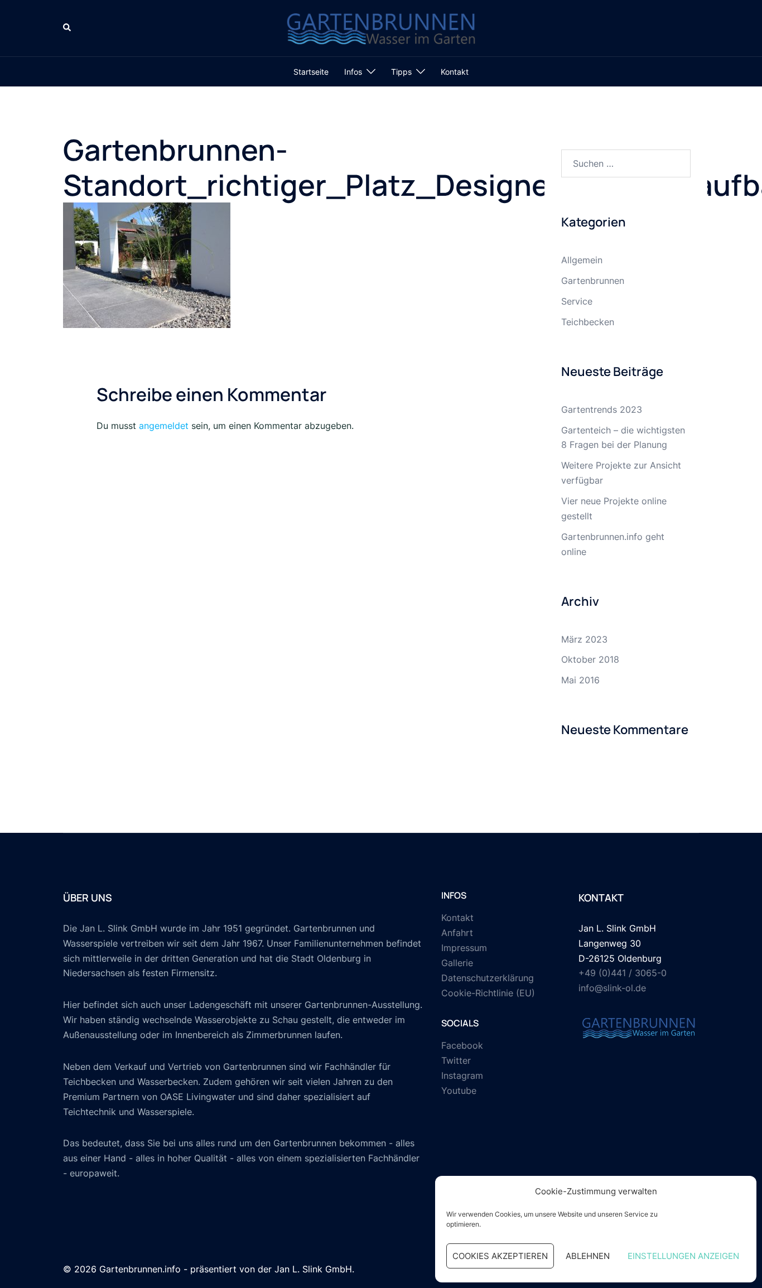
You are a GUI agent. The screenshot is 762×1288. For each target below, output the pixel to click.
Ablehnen (588, 1256)
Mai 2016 (580, 680)
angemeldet (164, 425)
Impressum (464, 947)
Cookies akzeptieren (500, 1256)
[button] (67, 27)
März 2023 (584, 639)
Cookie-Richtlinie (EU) (488, 992)
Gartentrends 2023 (601, 409)
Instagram (462, 1075)
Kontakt (455, 71)
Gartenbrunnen (592, 280)
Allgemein (581, 260)
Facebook (462, 1045)
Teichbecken (587, 321)
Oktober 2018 (590, 659)
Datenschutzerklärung (487, 977)
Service (576, 301)
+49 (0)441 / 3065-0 (622, 972)
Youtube (458, 1090)
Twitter (456, 1060)
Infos (353, 71)
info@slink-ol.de (612, 987)
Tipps (401, 71)
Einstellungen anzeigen (683, 1256)
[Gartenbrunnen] (381, 27)
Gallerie (457, 962)
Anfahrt (457, 932)
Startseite (311, 71)
